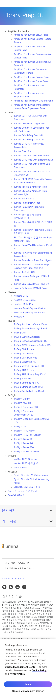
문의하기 (9, 510)
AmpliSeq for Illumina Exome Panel (31, 77)
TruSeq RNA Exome (24, 370)
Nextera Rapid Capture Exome (29, 312)
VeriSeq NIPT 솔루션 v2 (26, 463)
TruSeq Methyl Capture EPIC (29, 366)
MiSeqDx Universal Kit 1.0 (27, 486)
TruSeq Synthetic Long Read (29, 391)
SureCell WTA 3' (16, 495)
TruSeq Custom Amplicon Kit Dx (30, 341)
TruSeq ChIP (20, 332)
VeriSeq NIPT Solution (25, 459)
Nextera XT (20, 316)
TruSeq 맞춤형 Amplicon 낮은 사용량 (32, 345)
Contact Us (18, 578)
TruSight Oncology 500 (26, 407)
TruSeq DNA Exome (24, 349)
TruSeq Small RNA (23, 378)
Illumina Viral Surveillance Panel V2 (31, 283)
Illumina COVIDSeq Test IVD (28, 135)
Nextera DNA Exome (25, 299)
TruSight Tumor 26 (23, 443)
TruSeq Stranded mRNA (26, 382)
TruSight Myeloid (22, 402)
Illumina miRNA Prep (24, 198)
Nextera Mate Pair (23, 304)
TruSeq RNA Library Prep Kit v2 (30, 374)
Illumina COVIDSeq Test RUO (29, 139)
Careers (6, 578)
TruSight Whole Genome (26, 451)
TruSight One (20, 426)
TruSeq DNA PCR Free (25, 357)
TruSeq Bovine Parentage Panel (30, 328)
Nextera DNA (21, 295)
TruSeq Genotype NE (25, 361)
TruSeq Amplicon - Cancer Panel (30, 324)
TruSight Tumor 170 (24, 447)
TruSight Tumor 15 (23, 439)
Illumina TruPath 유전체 (25, 272)
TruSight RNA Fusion (24, 430)
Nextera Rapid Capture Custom (30, 308)
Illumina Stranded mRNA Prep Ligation (33, 260)
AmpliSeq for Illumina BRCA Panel (31, 34)
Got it (28, 684)
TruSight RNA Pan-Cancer (27, 434)
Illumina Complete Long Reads (29, 123)
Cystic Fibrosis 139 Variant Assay (31, 475)
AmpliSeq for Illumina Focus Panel (31, 81)
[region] (28, 668)
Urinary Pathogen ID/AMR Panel (30, 288)
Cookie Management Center (20, 666)
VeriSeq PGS (20, 467)
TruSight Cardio (22, 398)
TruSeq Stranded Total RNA (28, 386)
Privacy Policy (17, 673)
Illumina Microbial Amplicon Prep (30, 186)
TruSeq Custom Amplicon (27, 336)
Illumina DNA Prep (23, 151)
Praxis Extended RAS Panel (22, 491)
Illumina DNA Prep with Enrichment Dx (33, 159)
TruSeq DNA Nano (23, 353)
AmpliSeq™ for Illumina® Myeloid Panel (33, 100)
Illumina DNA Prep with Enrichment (32, 155)
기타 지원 (9, 521)
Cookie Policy (39, 670)
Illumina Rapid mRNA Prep (27, 202)
